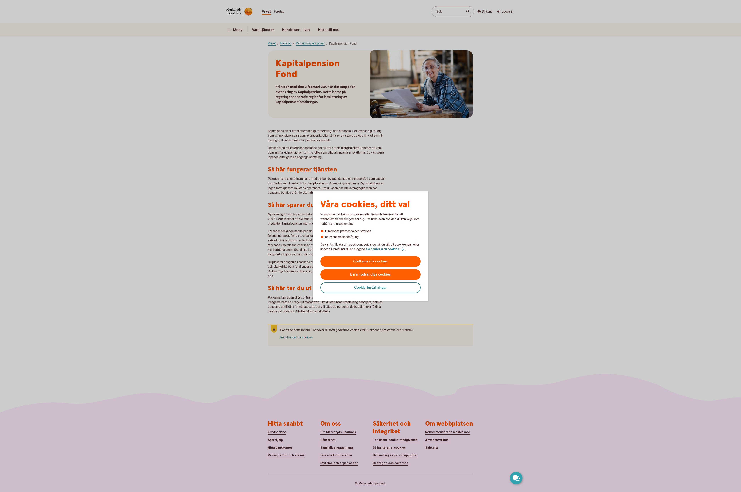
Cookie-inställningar (370, 287)
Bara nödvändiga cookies (370, 274)
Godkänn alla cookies (370, 261)
